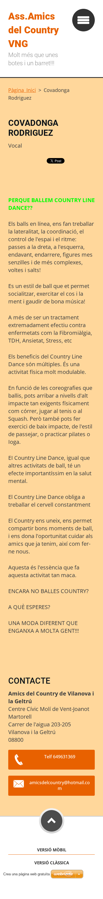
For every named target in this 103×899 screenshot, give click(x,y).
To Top (51, 820)
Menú (83, 20)
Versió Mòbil (51, 850)
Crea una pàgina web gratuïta (26, 874)
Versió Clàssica (51, 863)
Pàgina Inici (22, 90)
